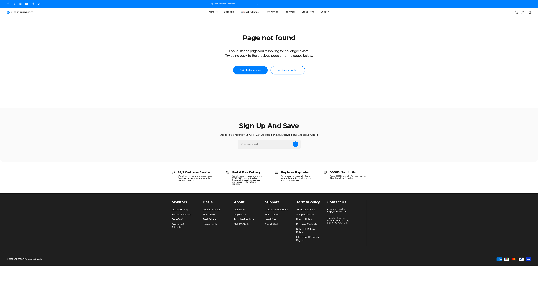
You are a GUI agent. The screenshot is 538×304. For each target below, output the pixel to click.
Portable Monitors (244, 219)
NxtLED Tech (241, 224)
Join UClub (271, 219)
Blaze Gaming (180, 209)
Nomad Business (181, 214)
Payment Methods (306, 224)
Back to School (211, 209)
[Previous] (188, 4)
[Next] (257, 4)
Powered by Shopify (33, 259)
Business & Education (178, 226)
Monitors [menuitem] (213, 12)
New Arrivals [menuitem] (272, 12)
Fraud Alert (271, 224)
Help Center (272, 214)
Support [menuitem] (325, 12)
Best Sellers (209, 219)
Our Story (239, 209)
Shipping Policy (305, 214)
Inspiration (240, 214)
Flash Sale (209, 214)
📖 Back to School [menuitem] (250, 12)
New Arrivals (210, 224)
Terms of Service (305, 209)
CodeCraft (177, 219)
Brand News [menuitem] (308, 12)
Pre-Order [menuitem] (290, 12)
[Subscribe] (295, 144)
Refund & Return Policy (305, 231)
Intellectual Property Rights (307, 239)
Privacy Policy (304, 219)
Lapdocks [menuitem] (229, 12)
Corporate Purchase (276, 209)
